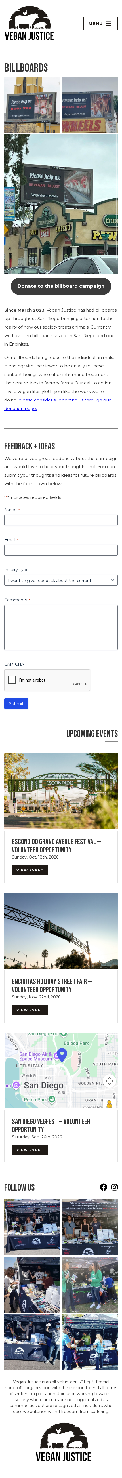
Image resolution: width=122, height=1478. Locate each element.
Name (12, 509)
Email (11, 539)
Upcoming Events (92, 734)
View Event (30, 870)
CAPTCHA (14, 664)
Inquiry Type (16, 569)
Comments (17, 599)
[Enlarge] (52, 84)
